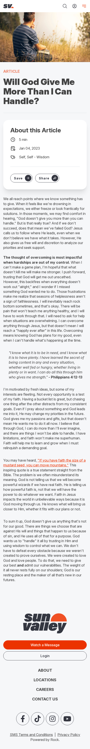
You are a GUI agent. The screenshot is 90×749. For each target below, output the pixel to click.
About (45, 670)
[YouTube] (67, 718)
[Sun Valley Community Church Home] (18, 6)
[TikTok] (37, 718)
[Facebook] (22, 718)
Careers (45, 689)
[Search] (65, 6)
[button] (47, 178)
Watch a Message (45, 645)
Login (45, 656)
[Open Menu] (83, 6)
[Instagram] (52, 718)
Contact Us (45, 699)
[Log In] (74, 6)
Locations (45, 680)
